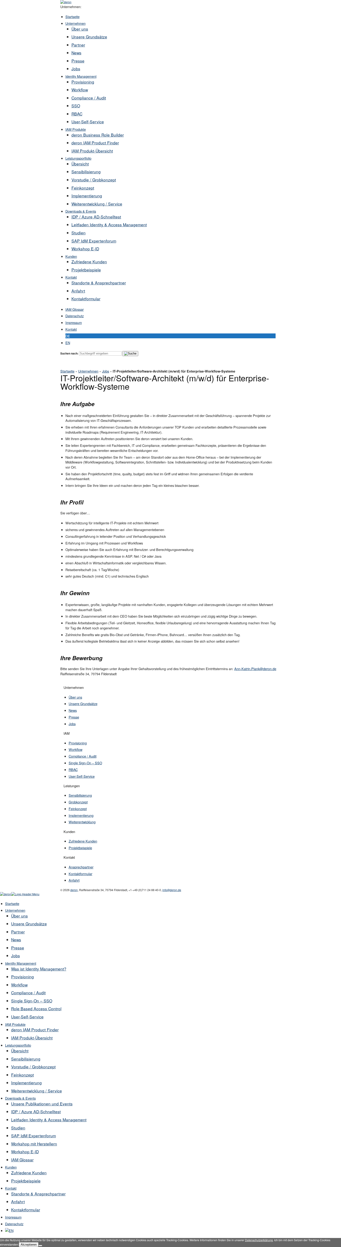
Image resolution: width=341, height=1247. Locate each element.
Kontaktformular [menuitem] (25, 1210)
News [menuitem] (16, 939)
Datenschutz (74, 315)
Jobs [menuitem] (15, 955)
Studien (78, 233)
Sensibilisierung (86, 171)
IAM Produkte (75, 129)
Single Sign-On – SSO (85, 762)
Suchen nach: (69, 353)
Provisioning (82, 82)
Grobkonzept (78, 801)
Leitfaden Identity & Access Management (109, 224)
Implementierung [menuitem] (26, 1082)
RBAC (76, 114)
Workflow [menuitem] (19, 985)
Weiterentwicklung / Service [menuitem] (36, 1091)
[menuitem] (9, 1230)
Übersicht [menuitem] (20, 1051)
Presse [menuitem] (17, 948)
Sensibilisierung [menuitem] (25, 1059)
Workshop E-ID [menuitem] (25, 1151)
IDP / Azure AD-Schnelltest (96, 217)
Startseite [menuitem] (12, 903)
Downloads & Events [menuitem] (20, 1098)
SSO (75, 106)
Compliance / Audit (88, 98)
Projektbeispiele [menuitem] (26, 1181)
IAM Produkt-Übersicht (92, 151)
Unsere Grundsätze (89, 37)
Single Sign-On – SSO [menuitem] (31, 1001)
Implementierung (86, 196)
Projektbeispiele (86, 270)
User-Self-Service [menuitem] (27, 1017)
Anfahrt (78, 291)
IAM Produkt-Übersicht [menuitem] (32, 1038)
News (76, 53)
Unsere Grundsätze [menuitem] (29, 924)
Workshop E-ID (85, 249)
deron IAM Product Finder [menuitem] (35, 1029)
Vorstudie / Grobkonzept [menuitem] (33, 1067)
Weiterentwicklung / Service (96, 204)
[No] (40, 1245)
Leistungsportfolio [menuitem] (18, 1045)
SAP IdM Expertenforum (93, 241)
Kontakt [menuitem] (10, 1188)
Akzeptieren (29, 1244)
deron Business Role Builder (97, 135)
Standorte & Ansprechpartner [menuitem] (38, 1194)
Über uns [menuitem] (19, 916)
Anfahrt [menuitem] (18, 1201)
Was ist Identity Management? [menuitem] (38, 969)
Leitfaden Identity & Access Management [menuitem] (49, 1120)
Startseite (72, 16)
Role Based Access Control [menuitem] (36, 1008)
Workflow (79, 90)
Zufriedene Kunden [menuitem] (29, 1172)
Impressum (73, 322)
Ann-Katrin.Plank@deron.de (255, 668)
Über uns (79, 29)
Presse (77, 61)
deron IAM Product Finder (95, 143)
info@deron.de (171, 890)
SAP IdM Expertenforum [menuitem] (33, 1135)
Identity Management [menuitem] (20, 963)
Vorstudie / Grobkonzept (93, 180)
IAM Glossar (74, 309)
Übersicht (80, 164)
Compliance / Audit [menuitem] (28, 992)
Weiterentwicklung (82, 821)
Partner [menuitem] (18, 932)
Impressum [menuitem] (13, 1217)
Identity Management (81, 76)
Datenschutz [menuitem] (14, 1223)
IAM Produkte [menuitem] (15, 1024)
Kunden (71, 256)
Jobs (75, 69)
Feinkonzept (82, 188)
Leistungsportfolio (78, 158)
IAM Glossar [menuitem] (22, 1160)
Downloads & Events (80, 211)
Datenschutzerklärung (259, 1240)
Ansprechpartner (81, 867)
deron (74, 890)
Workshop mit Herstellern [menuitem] (34, 1144)
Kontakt (71, 277)
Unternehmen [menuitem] (15, 910)
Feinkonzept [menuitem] (22, 1075)
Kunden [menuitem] (11, 1167)
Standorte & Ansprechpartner (98, 283)
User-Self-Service (87, 121)
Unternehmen (75, 23)
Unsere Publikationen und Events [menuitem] (42, 1104)
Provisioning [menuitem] (22, 977)
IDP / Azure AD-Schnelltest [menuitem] (36, 1111)
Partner (78, 45)
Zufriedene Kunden (89, 261)
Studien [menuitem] (18, 1128)
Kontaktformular (85, 299)
